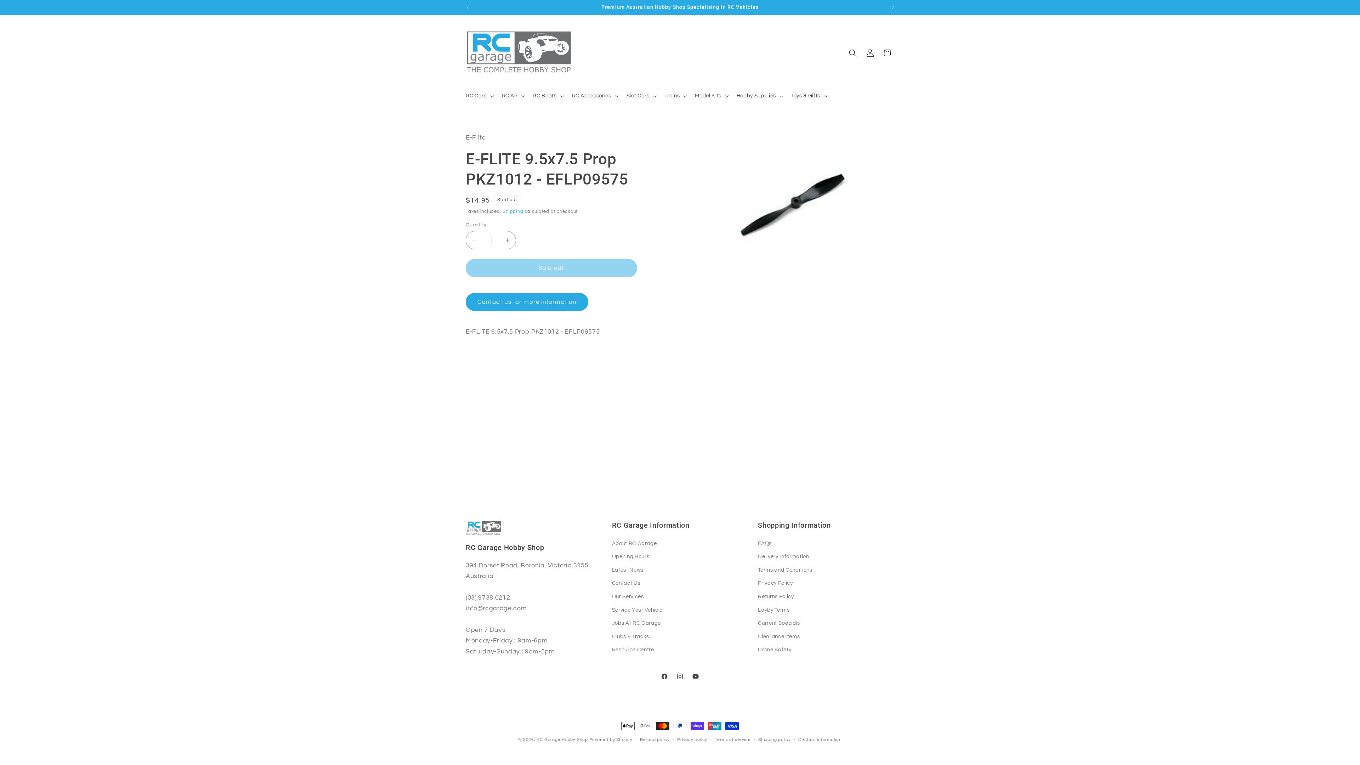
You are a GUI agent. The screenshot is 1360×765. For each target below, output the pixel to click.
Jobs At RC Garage (636, 623)
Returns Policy (776, 596)
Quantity (476, 224)
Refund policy (655, 739)
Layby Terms (773, 610)
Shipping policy (774, 739)
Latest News (628, 570)
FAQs (765, 543)
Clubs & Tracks (630, 636)
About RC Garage (634, 543)
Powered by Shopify (611, 739)
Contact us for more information (527, 302)
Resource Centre (633, 649)
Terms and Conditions (785, 570)
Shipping (513, 211)
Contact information (820, 739)
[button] (479, 96)
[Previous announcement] (468, 7)
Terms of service (732, 739)
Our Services (628, 596)
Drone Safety (774, 649)
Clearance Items (779, 636)
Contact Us (626, 583)
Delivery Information (783, 556)
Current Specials (779, 623)
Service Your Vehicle (637, 610)
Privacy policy (692, 739)
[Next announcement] (892, 7)
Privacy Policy (775, 583)
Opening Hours (631, 556)
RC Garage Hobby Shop (562, 739)
